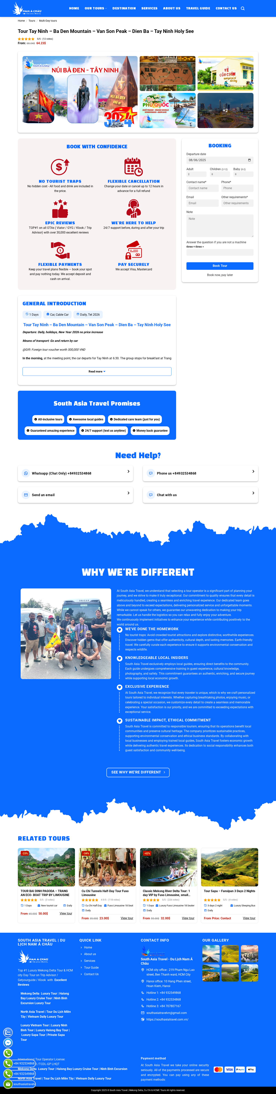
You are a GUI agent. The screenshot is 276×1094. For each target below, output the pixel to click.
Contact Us (91, 974)
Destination (124, 8)
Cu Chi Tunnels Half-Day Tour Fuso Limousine (105, 893)
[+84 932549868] (8, 1074)
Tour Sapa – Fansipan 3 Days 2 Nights (229, 891)
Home (74, 8)
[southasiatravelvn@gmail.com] (8, 1084)
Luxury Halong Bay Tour (52, 1030)
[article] (186, 622)
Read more (95, 371)
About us (171, 8)
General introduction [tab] (54, 304)
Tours (32, 20)
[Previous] (18, 887)
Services (149, 8)
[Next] (258, 887)
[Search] (242, 8)
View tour (66, 913)
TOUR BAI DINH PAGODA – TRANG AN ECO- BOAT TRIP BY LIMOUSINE (45, 893)
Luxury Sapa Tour (33, 1035)
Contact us (226, 8)
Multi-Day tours (48, 20)
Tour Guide (91, 967)
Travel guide (198, 8)
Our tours (94, 8)
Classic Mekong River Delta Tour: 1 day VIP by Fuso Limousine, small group (166, 893)
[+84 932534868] (8, 1063)
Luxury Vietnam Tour (35, 1025)
